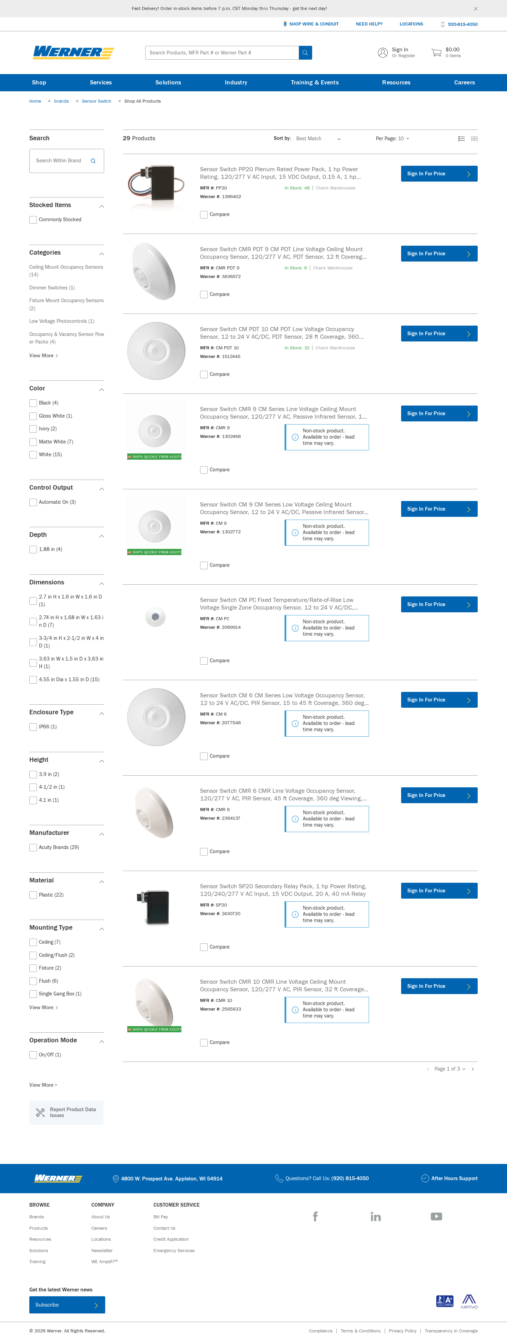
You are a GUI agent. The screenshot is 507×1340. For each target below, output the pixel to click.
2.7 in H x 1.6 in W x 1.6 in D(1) (70, 601)
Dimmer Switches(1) (52, 288)
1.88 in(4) (50, 549)
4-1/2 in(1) (51, 787)
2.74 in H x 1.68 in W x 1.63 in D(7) (71, 621)
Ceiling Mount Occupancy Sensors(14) (66, 271)
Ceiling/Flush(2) (56, 955)
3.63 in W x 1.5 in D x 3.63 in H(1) (71, 663)
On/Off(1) (50, 1055)
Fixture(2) (50, 968)
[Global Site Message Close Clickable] (476, 9)
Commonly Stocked (60, 220)
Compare (220, 214)
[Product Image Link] (156, 191)
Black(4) (48, 403)
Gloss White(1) (55, 416)
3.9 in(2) (49, 774)
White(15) (50, 455)
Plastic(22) (51, 895)
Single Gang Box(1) (60, 994)
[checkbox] (33, 220)
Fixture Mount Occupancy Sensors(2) (66, 304)
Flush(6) (48, 981)
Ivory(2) (48, 429)
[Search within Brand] (94, 161)
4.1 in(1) (49, 800)
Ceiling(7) (49, 942)
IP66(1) (48, 727)
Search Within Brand (58, 161)
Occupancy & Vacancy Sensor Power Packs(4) (66, 338)
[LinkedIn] (375, 1216)
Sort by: (282, 138)
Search (39, 138)
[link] (393, 139)
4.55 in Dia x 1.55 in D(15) (69, 680)
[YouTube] (436, 1216)
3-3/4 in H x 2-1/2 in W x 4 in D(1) (71, 642)
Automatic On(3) (57, 502)
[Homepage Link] (73, 52)
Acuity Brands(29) (59, 847)
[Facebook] (315, 1216)
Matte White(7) (56, 442)
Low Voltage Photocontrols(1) (61, 321)
